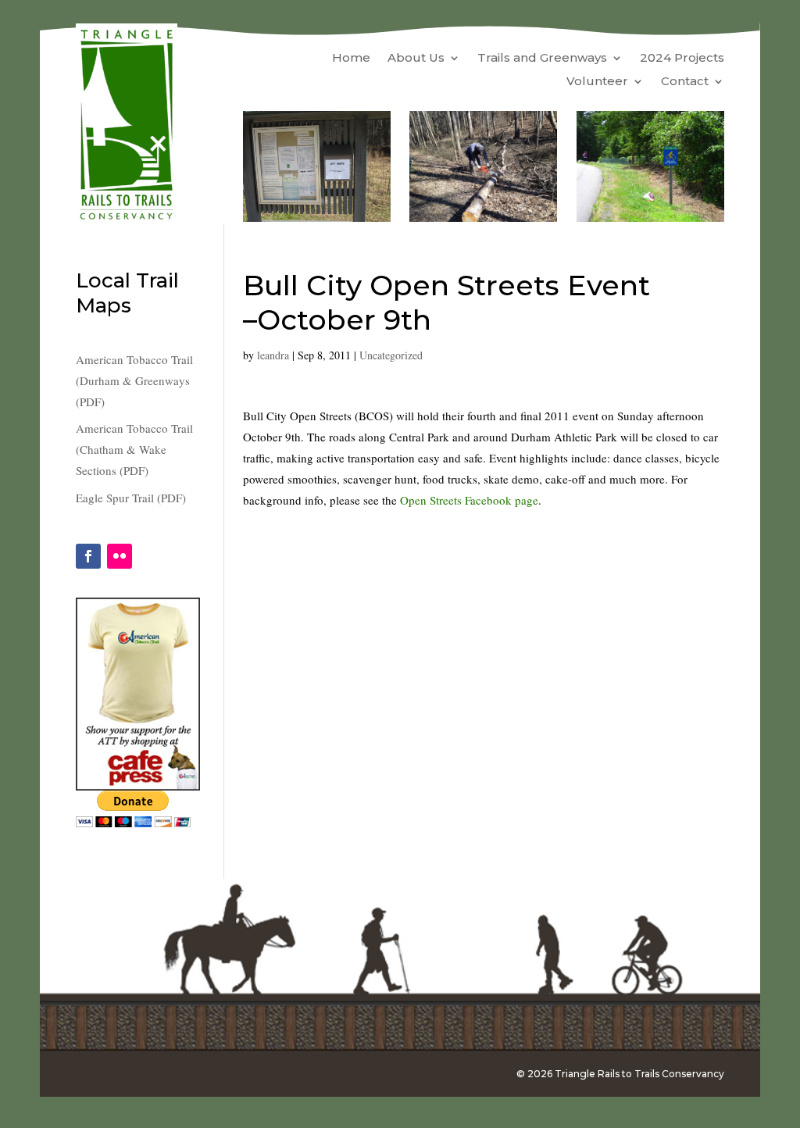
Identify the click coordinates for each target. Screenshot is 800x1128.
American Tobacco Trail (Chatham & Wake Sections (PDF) (134, 449)
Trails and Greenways (542, 58)
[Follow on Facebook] (88, 556)
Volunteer (597, 82)
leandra (273, 355)
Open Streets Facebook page (469, 500)
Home (351, 58)
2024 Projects (682, 58)
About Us (416, 58)
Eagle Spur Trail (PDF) (131, 497)
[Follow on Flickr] (119, 556)
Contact (685, 82)
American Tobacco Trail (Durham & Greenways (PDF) (134, 380)
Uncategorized (391, 355)
